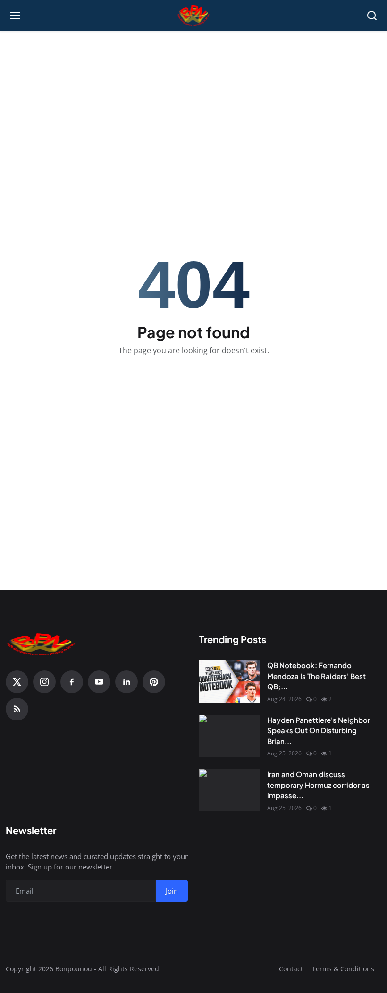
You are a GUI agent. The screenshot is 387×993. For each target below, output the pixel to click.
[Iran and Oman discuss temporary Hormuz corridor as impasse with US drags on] (229, 790)
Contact (291, 968)
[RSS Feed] (17, 709)
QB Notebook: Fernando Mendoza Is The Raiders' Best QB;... (316, 676)
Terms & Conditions (343, 968)
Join (172, 890)
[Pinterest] (154, 681)
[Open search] (372, 15)
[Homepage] (193, 15)
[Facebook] (71, 681)
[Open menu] (15, 15)
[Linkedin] (126, 681)
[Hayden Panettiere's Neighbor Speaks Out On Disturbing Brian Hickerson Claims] (229, 736)
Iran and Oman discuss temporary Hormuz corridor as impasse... (318, 785)
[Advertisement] (193, 99)
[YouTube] (99, 681)
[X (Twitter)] (17, 681)
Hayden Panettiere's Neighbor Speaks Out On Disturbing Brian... (318, 730)
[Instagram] (44, 681)
